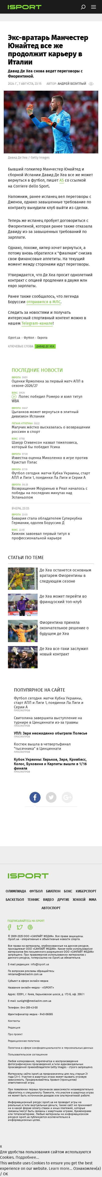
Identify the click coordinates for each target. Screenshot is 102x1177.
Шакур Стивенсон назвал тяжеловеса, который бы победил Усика (44, 445)
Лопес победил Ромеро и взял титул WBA (47, 399)
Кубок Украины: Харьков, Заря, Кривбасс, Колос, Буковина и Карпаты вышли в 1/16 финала (50, 764)
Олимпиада (16, 891)
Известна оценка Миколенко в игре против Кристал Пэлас (50, 460)
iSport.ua (14, 338)
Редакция (14, 1028)
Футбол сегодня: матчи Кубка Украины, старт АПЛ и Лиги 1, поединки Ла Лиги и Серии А (51, 475)
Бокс (68, 891)
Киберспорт (86, 891)
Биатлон (53, 891)
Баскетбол (15, 899)
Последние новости (37, 370)
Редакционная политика (24, 1041)
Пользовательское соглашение (28, 1054)
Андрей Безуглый (72, 83)
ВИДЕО (48, 899)
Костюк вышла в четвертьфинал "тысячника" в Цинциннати (42, 746)
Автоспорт (51, 907)
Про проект (15, 1034)
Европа (42, 338)
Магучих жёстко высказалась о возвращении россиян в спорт (51, 429)
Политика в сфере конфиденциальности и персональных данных (50, 1048)
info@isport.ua (40, 964)
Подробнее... (27, 1157)
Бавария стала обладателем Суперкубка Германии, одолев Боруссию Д (47, 520)
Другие (63, 899)
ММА (92, 899)
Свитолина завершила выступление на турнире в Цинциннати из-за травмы (48, 720)
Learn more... (60, 1168)
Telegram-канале (37, 323)
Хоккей (79, 899)
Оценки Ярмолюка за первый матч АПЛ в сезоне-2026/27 (47, 383)
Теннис (33, 899)
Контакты (14, 1021)
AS (61, 180)
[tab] (35, 797)
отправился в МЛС (43, 302)
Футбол (29, 338)
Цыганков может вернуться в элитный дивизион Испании (45, 414)
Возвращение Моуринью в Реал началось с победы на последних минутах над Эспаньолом (49, 493)
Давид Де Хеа (45, 346)
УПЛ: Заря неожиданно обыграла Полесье (50, 733)
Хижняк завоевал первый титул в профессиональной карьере (41, 536)
